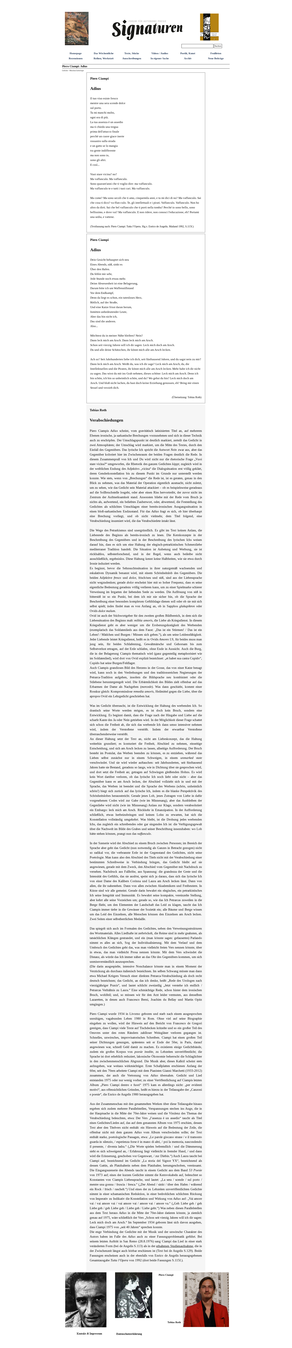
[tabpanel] (146, 152)
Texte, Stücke (131, 53)
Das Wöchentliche (104, 53)
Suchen (218, 46)
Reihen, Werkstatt (104, 58)
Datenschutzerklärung (129, 1333)
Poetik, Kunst (187, 53)
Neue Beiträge (216, 58)
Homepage (76, 53)
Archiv (188, 58)
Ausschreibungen (131, 58)
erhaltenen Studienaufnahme (174, 1246)
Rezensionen (75, 58)
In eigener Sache (160, 58)
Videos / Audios (159, 53)
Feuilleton (215, 53)
